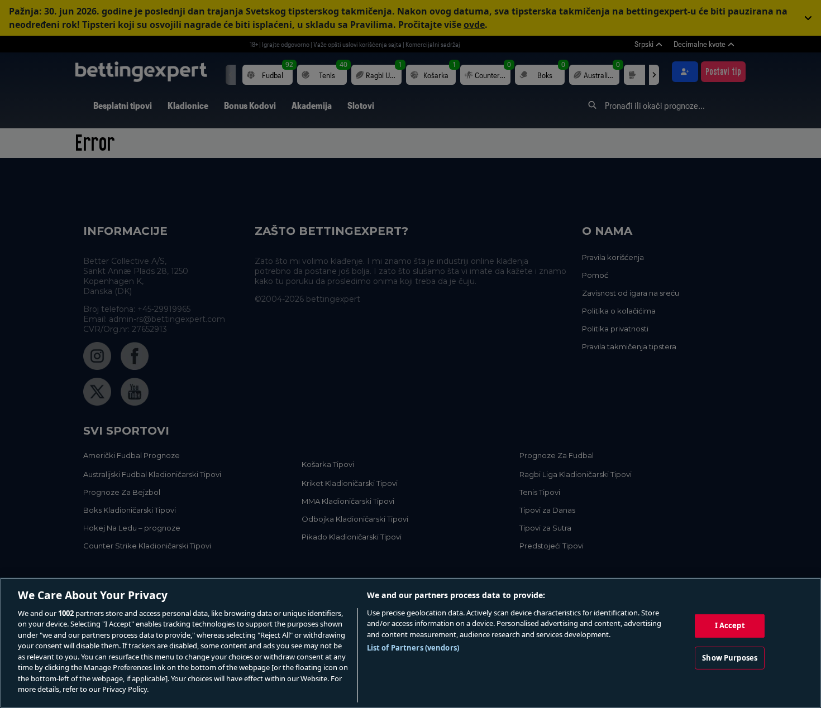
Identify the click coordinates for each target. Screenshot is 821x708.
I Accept (730, 625)
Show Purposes (729, 657)
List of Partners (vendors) (413, 648)
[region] (410, 642)
